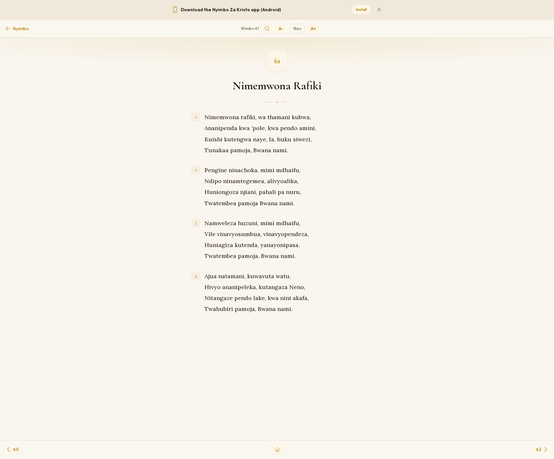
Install (361, 9)
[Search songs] (267, 28)
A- (281, 28)
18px (297, 28)
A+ (313, 28)
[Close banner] (379, 9)
